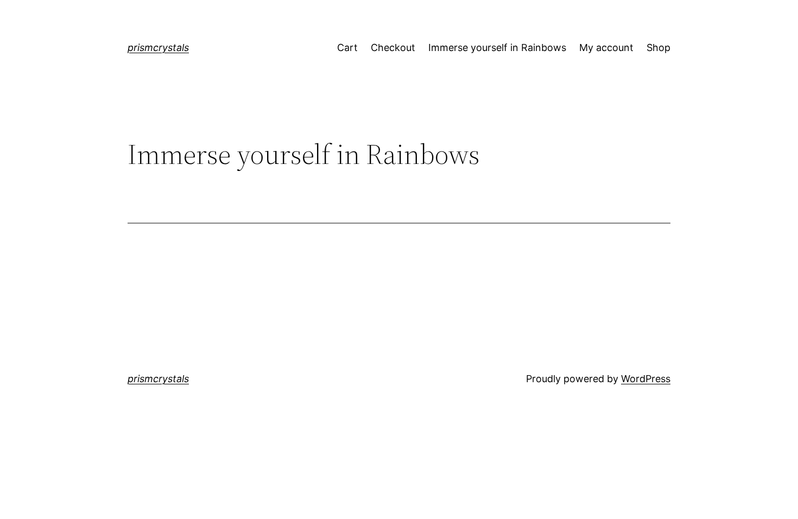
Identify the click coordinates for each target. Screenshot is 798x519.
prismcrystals (158, 47)
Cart (347, 47)
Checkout (393, 47)
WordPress (645, 378)
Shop (658, 47)
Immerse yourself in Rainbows (497, 47)
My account (606, 47)
